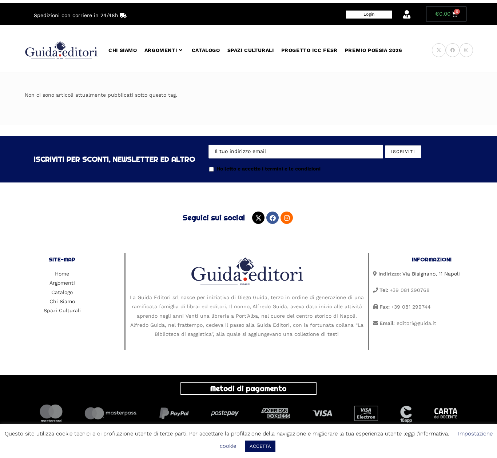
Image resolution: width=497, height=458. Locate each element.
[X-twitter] (258, 218)
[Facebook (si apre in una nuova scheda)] (453, 50)
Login (368, 14)
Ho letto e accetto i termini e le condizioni (268, 169)
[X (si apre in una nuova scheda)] (439, 50)
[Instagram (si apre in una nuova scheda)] (466, 50)
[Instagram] (287, 218)
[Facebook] (272, 218)
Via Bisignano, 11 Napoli (431, 274)
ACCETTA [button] (260, 446)
